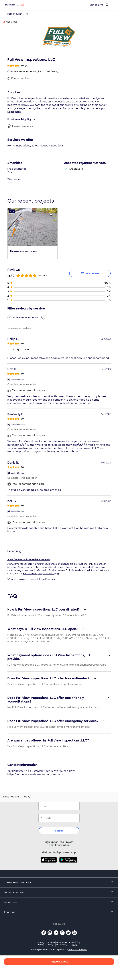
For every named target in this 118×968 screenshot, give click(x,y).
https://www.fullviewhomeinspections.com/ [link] (35, 774)
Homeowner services (17, 882)
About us (9, 912)
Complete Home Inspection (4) (26, 317)
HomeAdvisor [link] (14, 13)
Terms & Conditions (77, 949)
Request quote (59, 961)
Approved (11, 22)
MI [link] (27, 13)
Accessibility (74, 943)
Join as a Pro (96, 5)
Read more (14, 111)
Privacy (41, 943)
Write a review (90, 273)
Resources (10, 902)
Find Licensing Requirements (38, 573)
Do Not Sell (61, 943)
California (50, 943)
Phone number (20, 78)
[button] (32, 233)
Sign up (59, 830)
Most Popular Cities (15, 796)
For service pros (14, 892)
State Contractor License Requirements (28, 559)
